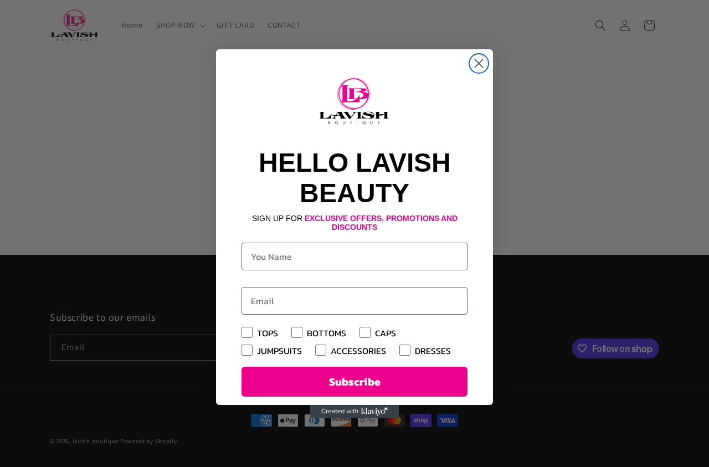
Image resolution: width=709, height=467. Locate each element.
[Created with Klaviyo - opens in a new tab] (354, 411)
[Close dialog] (479, 63)
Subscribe (355, 381)
